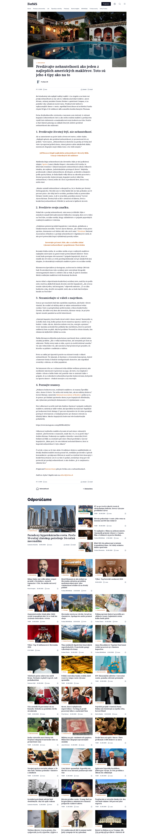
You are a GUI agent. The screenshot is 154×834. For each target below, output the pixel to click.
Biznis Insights (75, 8)
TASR (95, 513)
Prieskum (81, 231)
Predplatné (106, 4)
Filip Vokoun (65, 714)
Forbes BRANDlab (99, 538)
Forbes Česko (99, 621)
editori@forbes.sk (66, 475)
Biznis (29, 8)
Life (48, 8)
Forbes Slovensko (99, 550)
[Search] (119, 4)
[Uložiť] (125, 513)
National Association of (65, 395)
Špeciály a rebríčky (56, 8)
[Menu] (124, 4)
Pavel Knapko (31, 588)
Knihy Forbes (103, 8)
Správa (45, 164)
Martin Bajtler (99, 714)
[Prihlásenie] (114, 4)
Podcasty (66, 8)
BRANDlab (84, 8)
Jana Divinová (65, 745)
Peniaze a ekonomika (39, 8)
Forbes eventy (94, 8)
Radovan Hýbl (31, 683)
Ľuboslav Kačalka (33, 544)
